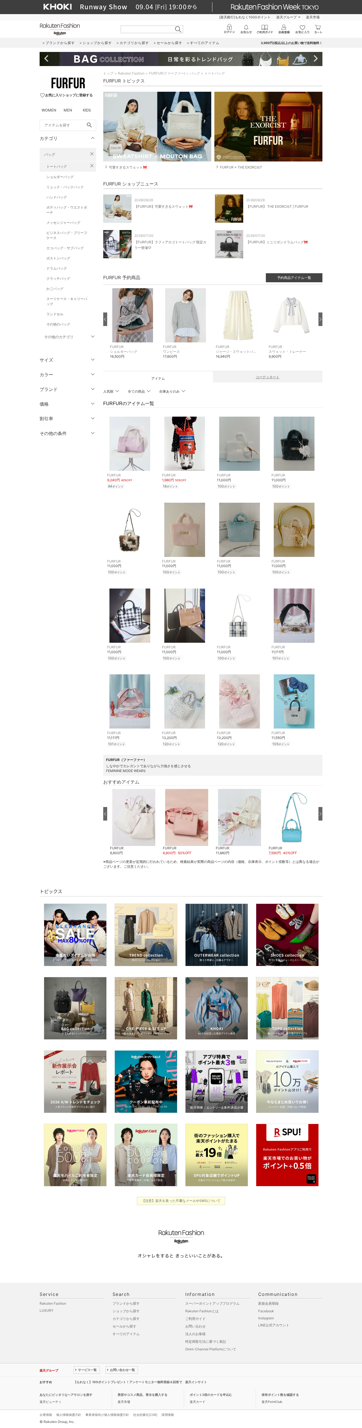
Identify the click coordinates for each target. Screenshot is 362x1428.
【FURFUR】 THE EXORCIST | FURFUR (277, 206)
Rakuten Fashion (131, 73)
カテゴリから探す (126, 1319)
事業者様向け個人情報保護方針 (107, 1415)
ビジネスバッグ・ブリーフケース (66, 235)
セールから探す (124, 1326)
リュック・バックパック (65, 187)
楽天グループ (286, 17)
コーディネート (267, 377)
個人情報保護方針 (68, 1415)
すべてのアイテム (126, 1334)
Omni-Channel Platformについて (210, 1349)
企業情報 (46, 1415)
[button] (133, 327)
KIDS (87, 110)
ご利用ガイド (195, 1319)
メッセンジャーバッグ (63, 222)
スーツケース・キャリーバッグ (66, 301)
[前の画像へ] (105, 319)
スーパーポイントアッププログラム (212, 1303)
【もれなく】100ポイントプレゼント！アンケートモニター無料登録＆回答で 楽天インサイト (140, 1382)
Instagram (266, 1318)
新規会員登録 (268, 1303)
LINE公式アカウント (273, 1325)
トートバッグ (56, 166)
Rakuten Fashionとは (202, 1311)
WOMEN (49, 110)
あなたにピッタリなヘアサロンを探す (66, 1395)
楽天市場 (313, 17)
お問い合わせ (195, 1326)
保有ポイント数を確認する (280, 1395)
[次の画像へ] (320, 319)
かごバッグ (54, 289)
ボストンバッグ (58, 258)
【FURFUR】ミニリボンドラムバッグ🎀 (277, 242)
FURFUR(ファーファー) (167, 73)
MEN (68, 110)
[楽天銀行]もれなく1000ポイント (245, 17)
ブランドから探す (126, 1303)
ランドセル (54, 314)
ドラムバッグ (56, 268)
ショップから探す (126, 1311)
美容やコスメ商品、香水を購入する (142, 1395)
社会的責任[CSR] (145, 1415)
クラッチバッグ (58, 278)
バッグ (49, 154)
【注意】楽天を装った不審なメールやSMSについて (181, 1201)
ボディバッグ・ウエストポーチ (66, 210)
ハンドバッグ (56, 197)
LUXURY (46, 1310)
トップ (108, 73)
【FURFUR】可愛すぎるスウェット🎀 (163, 206)
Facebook (266, 1311)
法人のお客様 (195, 1334)
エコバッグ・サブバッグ (65, 248)
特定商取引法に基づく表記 (205, 1341)
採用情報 (167, 1415)
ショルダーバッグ (60, 177)
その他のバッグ (58, 324)
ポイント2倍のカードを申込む (211, 1395)
